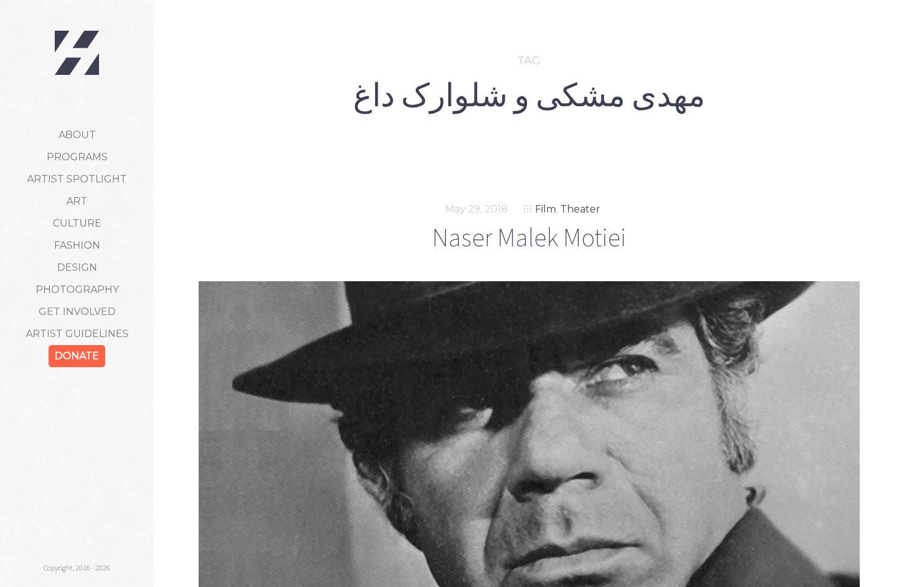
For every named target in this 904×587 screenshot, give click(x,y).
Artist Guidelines (77, 334)
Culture (77, 223)
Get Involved (77, 311)
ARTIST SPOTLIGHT (77, 179)
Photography (77, 289)
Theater (580, 209)
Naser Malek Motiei (529, 237)
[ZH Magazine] (76, 53)
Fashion (77, 245)
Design (77, 267)
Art (76, 201)
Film (545, 209)
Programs (77, 157)
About (77, 135)
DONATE (77, 356)
